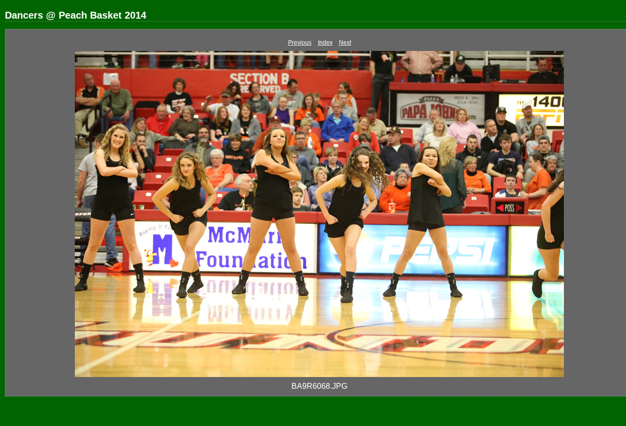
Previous (300, 42)
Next (345, 42)
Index (325, 42)
